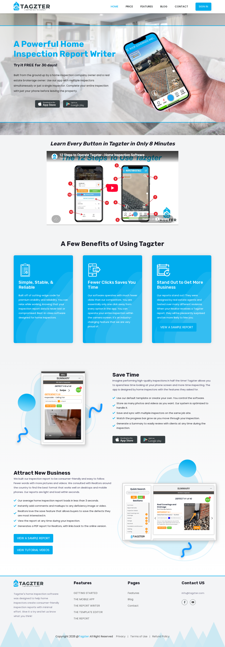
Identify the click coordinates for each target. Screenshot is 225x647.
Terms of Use (138, 636)
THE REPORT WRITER (87, 606)
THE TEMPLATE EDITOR (88, 612)
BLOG (163, 6)
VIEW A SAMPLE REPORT (176, 327)
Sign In (203, 6)
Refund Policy (160, 636)
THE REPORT (81, 618)
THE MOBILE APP (84, 599)
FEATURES (146, 6)
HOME (114, 6)
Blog (130, 599)
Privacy (121, 636)
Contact (133, 606)
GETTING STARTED (86, 593)
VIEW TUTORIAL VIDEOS (33, 550)
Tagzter (84, 636)
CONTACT (181, 6)
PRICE (129, 6)
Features (133, 593)
